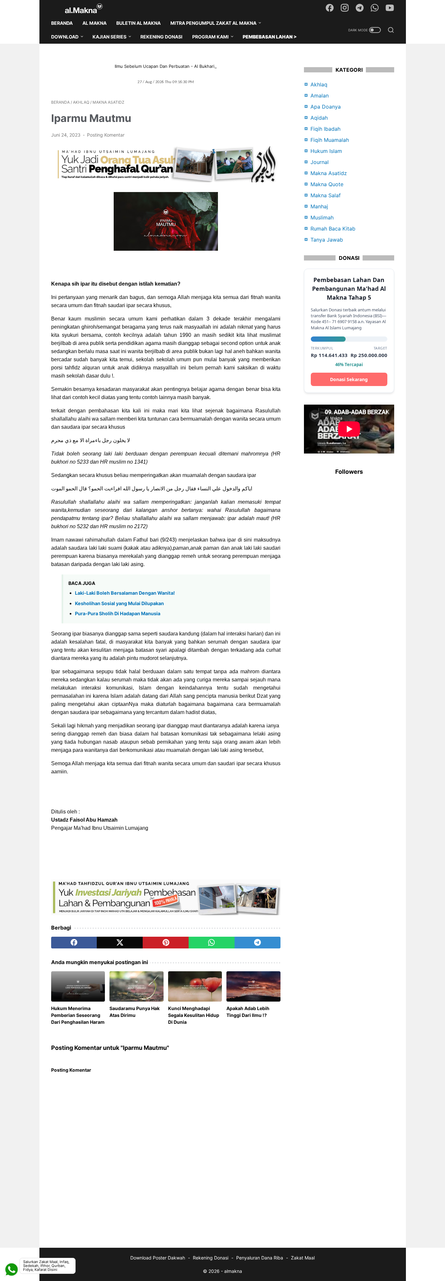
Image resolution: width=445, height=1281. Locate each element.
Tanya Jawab (326, 239)
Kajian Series (109, 36)
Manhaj (319, 206)
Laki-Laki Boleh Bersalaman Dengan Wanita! (125, 593)
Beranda (62, 23)
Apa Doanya (325, 106)
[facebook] (74, 942)
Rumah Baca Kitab (332, 228)
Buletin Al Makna (138, 23)
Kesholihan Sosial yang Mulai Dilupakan (119, 603)
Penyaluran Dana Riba (259, 1257)
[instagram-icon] (344, 8)
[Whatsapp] (11, 1253)
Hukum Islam (326, 151)
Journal (319, 162)
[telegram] (257, 942)
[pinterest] (166, 942)
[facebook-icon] (329, 8)
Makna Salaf (325, 195)
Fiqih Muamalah (329, 140)
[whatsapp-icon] (374, 8)
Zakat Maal (303, 1257)
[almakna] (87, 8)
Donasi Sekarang (349, 379)
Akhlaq (318, 84)
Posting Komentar (105, 135)
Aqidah (319, 117)
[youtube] (389, 8)
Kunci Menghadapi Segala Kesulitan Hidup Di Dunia (193, 1015)
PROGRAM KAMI (210, 36)
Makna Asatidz (328, 173)
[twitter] (120, 942)
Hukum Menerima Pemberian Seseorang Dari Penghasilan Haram (78, 1015)
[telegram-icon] (359, 8)
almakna (233, 1271)
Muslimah (322, 217)
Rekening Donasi (161, 36)
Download (65, 36)
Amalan (319, 95)
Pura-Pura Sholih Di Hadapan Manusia (117, 613)
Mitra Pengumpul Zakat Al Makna (213, 23)
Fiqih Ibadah (325, 129)
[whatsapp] (212, 942)
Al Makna (94, 23)
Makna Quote (326, 184)
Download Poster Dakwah (157, 1257)
